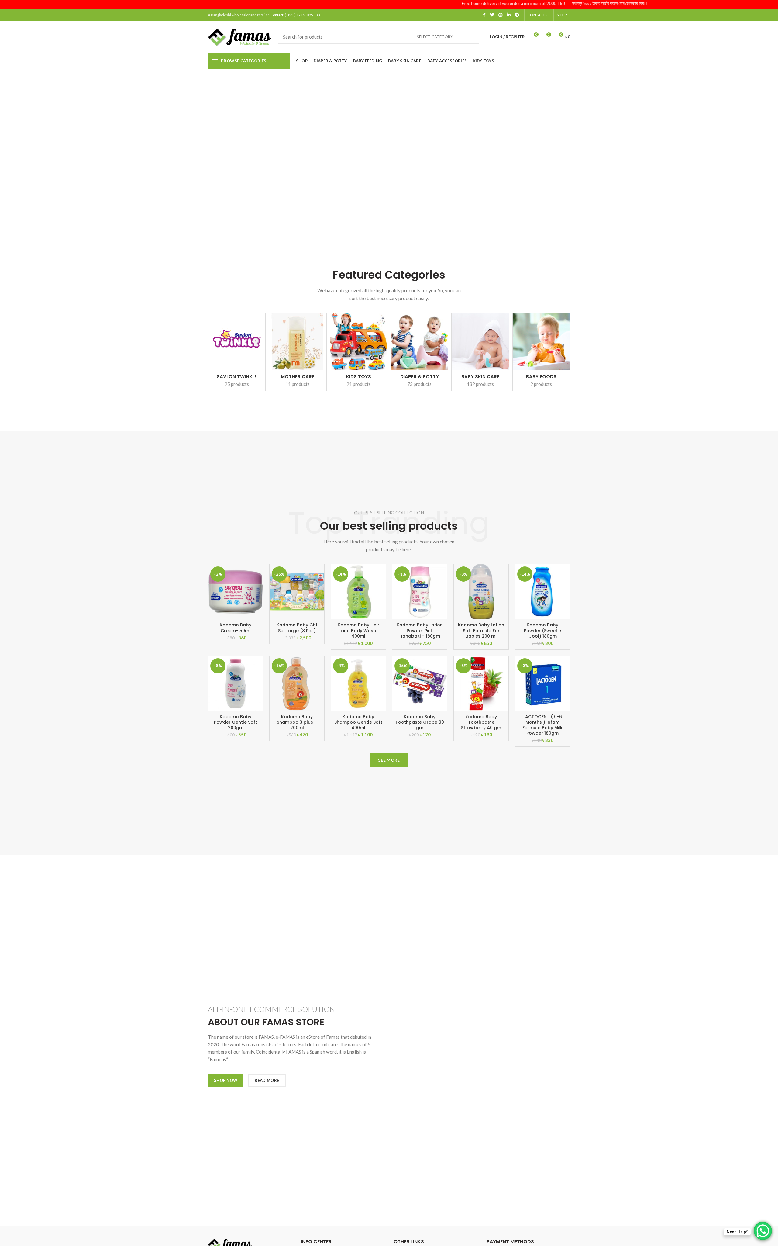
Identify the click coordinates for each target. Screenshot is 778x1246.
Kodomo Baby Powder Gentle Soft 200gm (235, 722)
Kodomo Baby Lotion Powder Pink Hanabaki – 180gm (420, 630)
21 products (358, 384)
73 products (419, 384)
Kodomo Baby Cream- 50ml (235, 627)
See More (389, 760)
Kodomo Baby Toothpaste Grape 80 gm (419, 722)
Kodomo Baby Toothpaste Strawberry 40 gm (481, 722)
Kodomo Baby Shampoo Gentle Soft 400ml (358, 722)
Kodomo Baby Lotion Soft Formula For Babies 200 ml (481, 630)
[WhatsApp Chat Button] (763, 1231)
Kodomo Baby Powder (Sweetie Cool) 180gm (542, 630)
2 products (541, 384)
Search (471, 37)
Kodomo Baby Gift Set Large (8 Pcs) (297, 627)
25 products (237, 384)
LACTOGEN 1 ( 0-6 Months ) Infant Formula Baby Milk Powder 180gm (542, 725)
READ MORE (267, 1080)
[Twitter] (492, 15)
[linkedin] (509, 15)
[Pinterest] (500, 15)
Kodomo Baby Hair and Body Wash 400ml (358, 630)
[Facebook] (484, 15)
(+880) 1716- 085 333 (302, 14)
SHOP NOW (225, 1080)
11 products (297, 384)
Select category (435, 36)
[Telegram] (517, 15)
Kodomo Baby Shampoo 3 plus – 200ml (297, 722)
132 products (480, 384)
